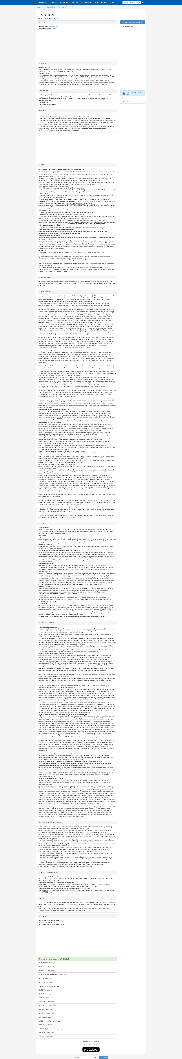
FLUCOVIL (46, 978)
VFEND (45, 1017)
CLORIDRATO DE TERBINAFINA (52, 974)
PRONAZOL (46, 971)
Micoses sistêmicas (127, 26)
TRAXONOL (46, 967)
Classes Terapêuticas (100, 2)
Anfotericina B (52, 26)
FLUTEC (45, 990)
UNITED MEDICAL (56, 18)
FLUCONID (46, 982)
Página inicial (54, 2)
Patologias (75, 2)
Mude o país (103, 1057)
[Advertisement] (77, 46)
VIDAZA (124, 98)
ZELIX (44, 994)
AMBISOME (60, 7)
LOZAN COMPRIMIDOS (50, 963)
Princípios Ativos (86, 2)
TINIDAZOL (46, 1025)
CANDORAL (46, 1002)
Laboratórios (113, 2)
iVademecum (42, 2)
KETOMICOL (46, 1013)
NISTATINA (46, 1036)
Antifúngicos (54, 28)
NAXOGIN (49, 1021)
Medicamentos (64, 2)
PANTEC (45, 998)
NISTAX (48, 986)
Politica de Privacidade (91, 1044)
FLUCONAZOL (47, 1005)
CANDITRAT (50, 1029)
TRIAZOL (45, 1009)
